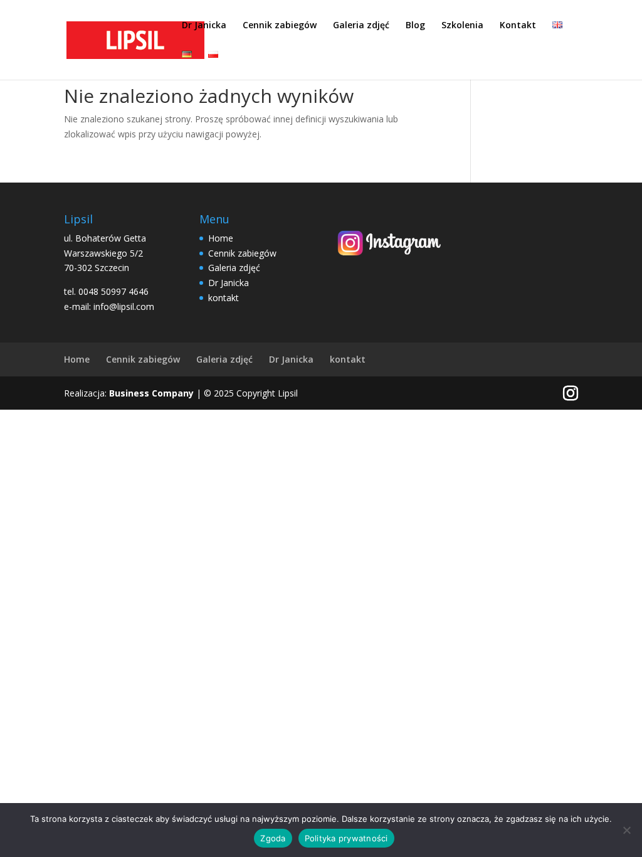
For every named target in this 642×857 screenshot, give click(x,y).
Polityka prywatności (346, 838)
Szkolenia (462, 26)
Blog (415, 26)
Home (220, 238)
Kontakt (518, 26)
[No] (626, 830)
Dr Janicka (204, 26)
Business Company (151, 393)
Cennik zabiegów (280, 26)
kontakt (223, 298)
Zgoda (272, 838)
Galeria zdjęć (361, 26)
